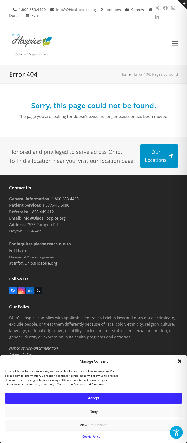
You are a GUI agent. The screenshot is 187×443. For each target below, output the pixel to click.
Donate (15, 15)
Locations (113, 9)
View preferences (93, 425)
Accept (93, 398)
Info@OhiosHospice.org (76, 9)
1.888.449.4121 (42, 211)
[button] (179, 361)
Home (125, 74)
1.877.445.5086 (55, 205)
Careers (137, 9)
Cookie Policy (91, 436)
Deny (93, 411)
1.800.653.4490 (32, 9)
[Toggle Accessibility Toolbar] (176, 432)
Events (36, 15)
